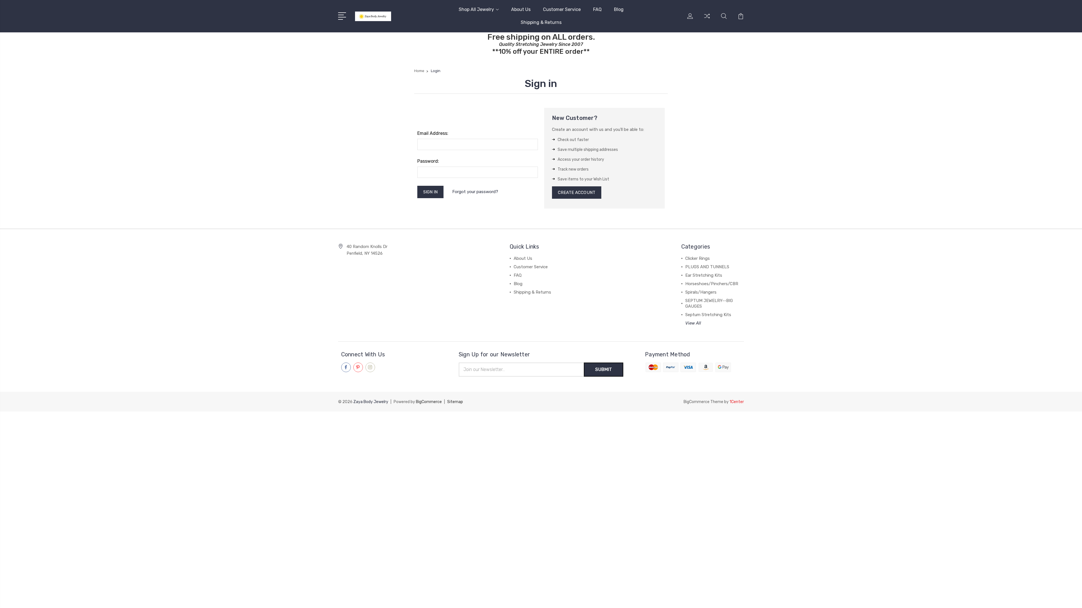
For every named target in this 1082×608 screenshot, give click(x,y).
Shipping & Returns (541, 22)
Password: (428, 161)
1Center (737, 401)
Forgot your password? (475, 191)
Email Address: (432, 133)
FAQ (597, 9)
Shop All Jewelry (476, 9)
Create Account (576, 192)
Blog (619, 9)
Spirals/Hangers (701, 292)
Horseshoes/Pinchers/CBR (711, 283)
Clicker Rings (697, 258)
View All (693, 323)
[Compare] (707, 19)
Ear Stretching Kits (703, 275)
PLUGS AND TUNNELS (707, 266)
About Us (521, 9)
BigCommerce (429, 401)
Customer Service (562, 9)
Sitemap (455, 401)
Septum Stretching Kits (708, 314)
